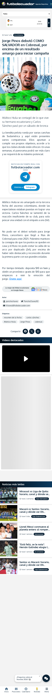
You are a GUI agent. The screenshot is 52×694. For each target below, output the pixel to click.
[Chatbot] (46, 678)
